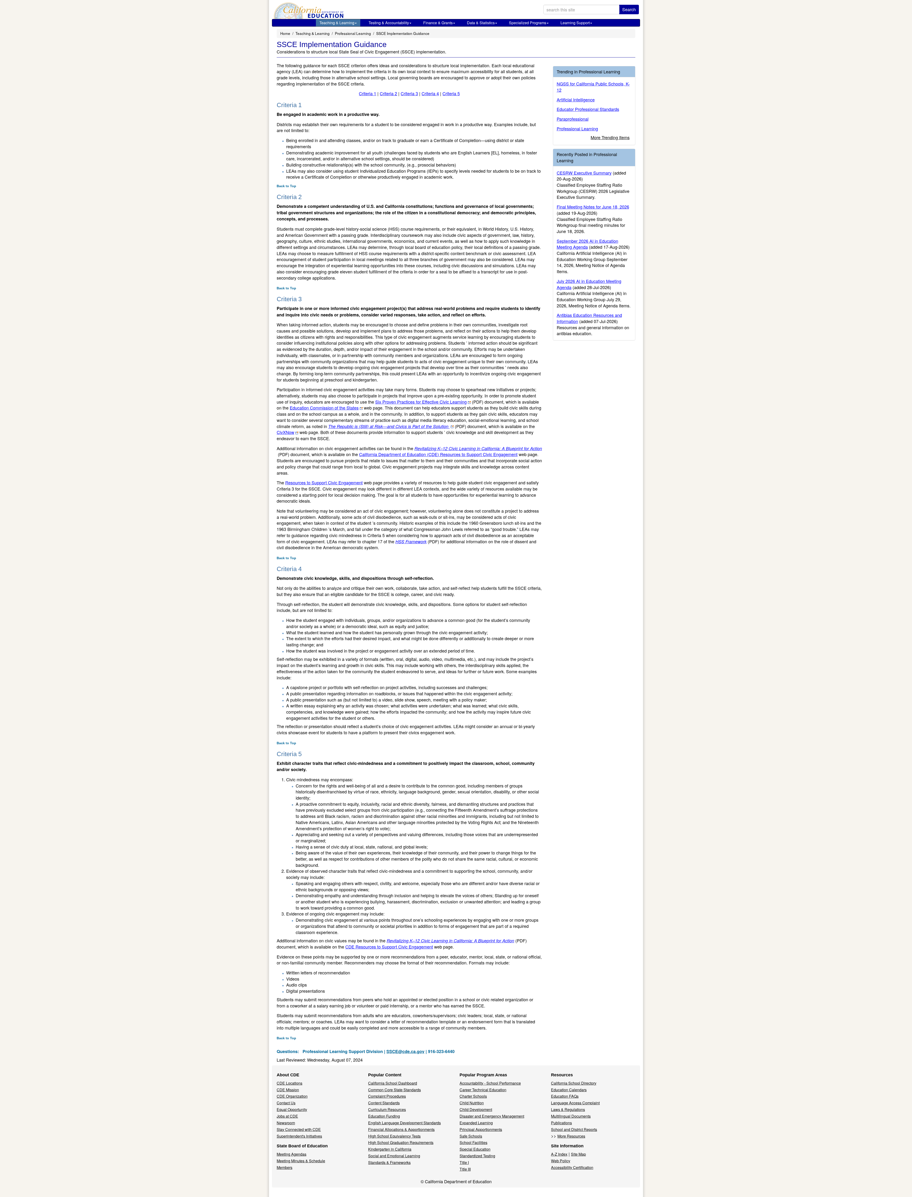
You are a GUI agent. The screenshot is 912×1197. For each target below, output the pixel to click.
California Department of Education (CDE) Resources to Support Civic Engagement (438, 454)
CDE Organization (292, 1096)
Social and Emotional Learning (394, 1156)
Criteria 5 (451, 93)
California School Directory (573, 1083)
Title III (465, 1169)
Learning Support (575, 22)
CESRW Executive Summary (584, 173)
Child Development (476, 1109)
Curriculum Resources (387, 1109)
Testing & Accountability (389, 22)
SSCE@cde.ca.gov (405, 1051)
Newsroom (286, 1122)
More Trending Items (610, 137)
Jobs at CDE (287, 1116)
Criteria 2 (388, 93)
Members (284, 1167)
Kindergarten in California (389, 1149)
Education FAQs (565, 1096)
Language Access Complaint (575, 1103)
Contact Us (286, 1103)
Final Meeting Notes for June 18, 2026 (593, 207)
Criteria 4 (430, 93)
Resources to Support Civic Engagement (324, 482)
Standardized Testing (477, 1156)
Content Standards (384, 1103)
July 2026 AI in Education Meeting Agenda (589, 284)
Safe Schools (471, 1136)
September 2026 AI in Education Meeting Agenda (587, 244)
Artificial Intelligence (576, 99)
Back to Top (286, 186)
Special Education (475, 1149)
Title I (464, 1162)
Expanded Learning (476, 1122)
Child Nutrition (472, 1103)
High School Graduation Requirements (400, 1142)
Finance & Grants (438, 22)
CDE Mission (288, 1089)
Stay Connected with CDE (299, 1129)
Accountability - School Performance (490, 1083)
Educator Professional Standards (588, 109)
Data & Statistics (481, 22)
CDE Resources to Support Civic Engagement (389, 947)
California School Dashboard (392, 1083)
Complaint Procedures (387, 1096)
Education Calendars (569, 1089)
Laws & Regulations (568, 1109)
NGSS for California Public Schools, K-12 (593, 87)
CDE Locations (289, 1083)
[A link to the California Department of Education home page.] (308, 10)
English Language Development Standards (404, 1122)
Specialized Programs (527, 22)
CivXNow (285, 432)
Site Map (578, 1154)
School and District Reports (574, 1129)
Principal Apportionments (481, 1129)
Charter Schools (473, 1096)
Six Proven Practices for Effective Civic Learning (429, 402)
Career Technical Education (483, 1089)
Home (285, 33)
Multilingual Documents (571, 1116)
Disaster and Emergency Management (492, 1116)
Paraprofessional (573, 119)
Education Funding (384, 1116)
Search (629, 9)
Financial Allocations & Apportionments (401, 1129)
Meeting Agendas (291, 1154)
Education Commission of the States (324, 408)
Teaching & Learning (336, 22)
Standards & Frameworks (389, 1162)
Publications (561, 1122)
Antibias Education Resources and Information (589, 318)
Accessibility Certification (572, 1167)
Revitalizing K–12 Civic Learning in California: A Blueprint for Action (450, 941)
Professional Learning (353, 33)
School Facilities (473, 1142)
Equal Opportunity (292, 1109)
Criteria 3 (409, 93)
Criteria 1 (367, 93)
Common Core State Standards (394, 1089)
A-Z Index (559, 1154)
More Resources (571, 1136)
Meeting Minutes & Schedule (301, 1161)
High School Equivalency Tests (394, 1136)
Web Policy (560, 1161)
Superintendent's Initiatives (299, 1136)
